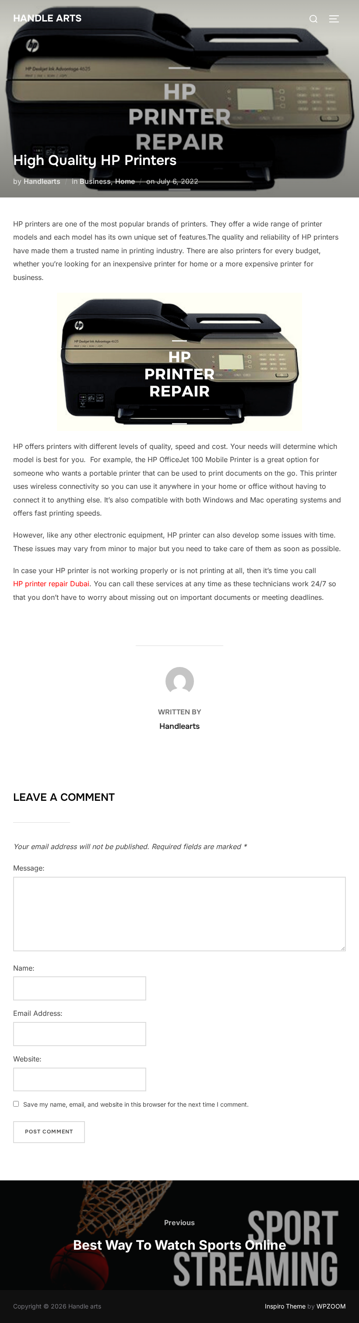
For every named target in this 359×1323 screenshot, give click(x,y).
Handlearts (42, 181)
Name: (24, 968)
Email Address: (38, 1013)
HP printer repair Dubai (51, 583)
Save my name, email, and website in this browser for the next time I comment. (136, 1104)
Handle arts (47, 18)
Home (125, 181)
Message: (29, 868)
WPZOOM (331, 1306)
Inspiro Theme (285, 1306)
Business (95, 181)
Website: (27, 1058)
